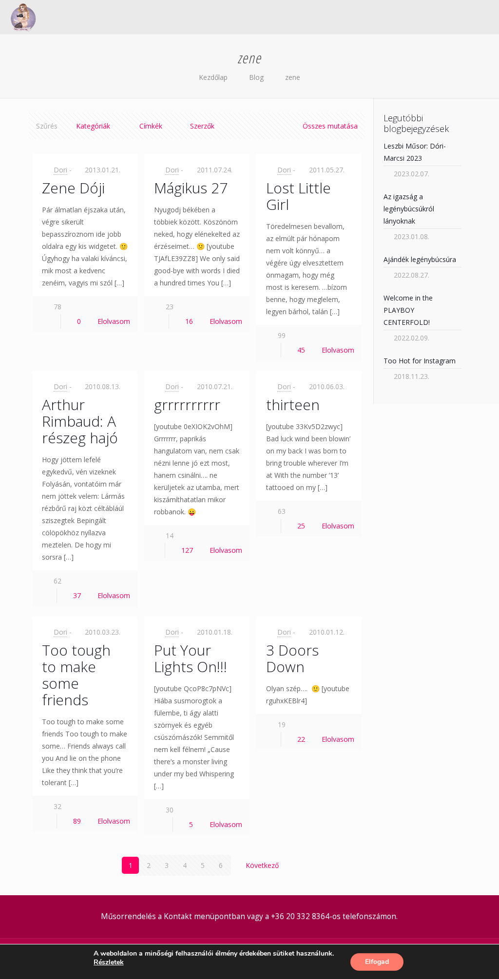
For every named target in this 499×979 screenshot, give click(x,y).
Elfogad (377, 961)
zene (292, 77)
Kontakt (178, 916)
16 (189, 321)
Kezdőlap (213, 77)
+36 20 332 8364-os (306, 916)
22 (301, 739)
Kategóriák (93, 126)
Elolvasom (113, 321)
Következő (262, 865)
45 (301, 350)
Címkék (150, 126)
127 (187, 550)
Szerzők (202, 126)
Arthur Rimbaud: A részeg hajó (80, 421)
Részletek (109, 962)
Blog (256, 77)
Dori (60, 169)
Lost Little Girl (298, 196)
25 (301, 525)
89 (77, 821)
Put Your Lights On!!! (190, 658)
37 (77, 595)
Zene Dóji (73, 188)
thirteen (293, 404)
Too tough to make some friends (76, 675)
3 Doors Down (292, 658)
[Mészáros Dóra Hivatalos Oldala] (23, 17)
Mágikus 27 (191, 188)
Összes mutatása (330, 126)
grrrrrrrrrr (187, 404)
